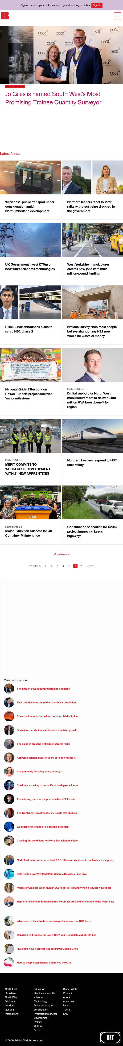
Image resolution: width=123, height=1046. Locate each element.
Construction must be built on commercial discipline (47, 716)
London (9, 1005)
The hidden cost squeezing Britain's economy (43, 688)
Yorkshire (10, 993)
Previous (34, 566)
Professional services (45, 1013)
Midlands (10, 1001)
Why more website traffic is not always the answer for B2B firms (53, 921)
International (12, 1013)
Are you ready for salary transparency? (39, 771)
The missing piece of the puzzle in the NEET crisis (46, 799)
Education (39, 989)
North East (11, 989)
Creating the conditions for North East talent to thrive (47, 840)
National (9, 1009)
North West (11, 997)
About (66, 997)
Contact (67, 993)
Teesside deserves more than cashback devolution (46, 702)
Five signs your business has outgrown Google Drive (47, 948)
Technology (40, 1001)
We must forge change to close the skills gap (43, 826)
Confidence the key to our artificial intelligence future (47, 785)
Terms (66, 1009)
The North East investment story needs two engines (47, 812)
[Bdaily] (5, 15)
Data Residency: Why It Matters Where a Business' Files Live (52, 873)
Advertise (68, 1001)
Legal (66, 1005)
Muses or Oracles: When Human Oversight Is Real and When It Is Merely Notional (64, 887)
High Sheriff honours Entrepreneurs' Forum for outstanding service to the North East (65, 901)
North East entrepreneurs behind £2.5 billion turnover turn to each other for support (65, 860)
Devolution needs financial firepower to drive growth (47, 730)
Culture (38, 1026)
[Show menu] (117, 15)
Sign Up (97, 5)
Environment (41, 1017)
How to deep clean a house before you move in (44, 962)
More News (62, 554)
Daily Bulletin (70, 989)
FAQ (65, 1013)
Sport (37, 1030)
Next (91, 566)
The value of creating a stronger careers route (43, 743)
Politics (38, 1022)
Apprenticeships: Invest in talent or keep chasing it (46, 757)
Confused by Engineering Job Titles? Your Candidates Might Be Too (56, 935)
